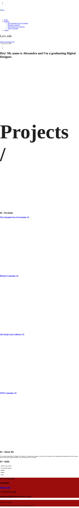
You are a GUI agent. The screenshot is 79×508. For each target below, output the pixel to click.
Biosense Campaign (14, 25)
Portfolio (6, 21)
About (6, 20)
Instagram (5, 487)
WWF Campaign (13, 28)
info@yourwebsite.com (7, 42)
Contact (6, 30)
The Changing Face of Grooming (18, 23)
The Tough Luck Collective (16, 27)
